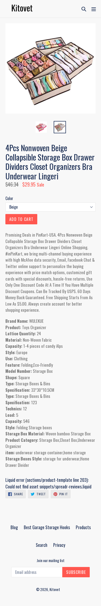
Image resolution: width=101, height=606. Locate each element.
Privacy (59, 545)
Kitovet (55, 589)
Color (9, 198)
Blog (14, 527)
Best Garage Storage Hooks (47, 527)
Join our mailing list (50, 560)
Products (83, 527)
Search (41, 545)
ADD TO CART (21, 219)
